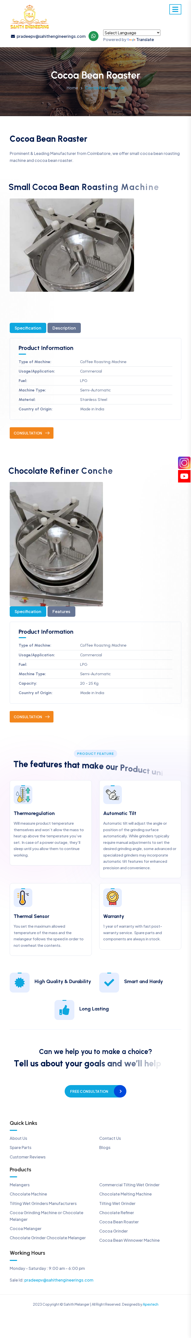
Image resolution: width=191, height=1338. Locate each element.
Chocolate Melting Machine (125, 1193)
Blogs (104, 1147)
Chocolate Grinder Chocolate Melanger (48, 1237)
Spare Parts (20, 1147)
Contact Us (110, 1138)
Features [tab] (61, 611)
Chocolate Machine (28, 1193)
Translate (145, 39)
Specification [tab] (28, 328)
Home (72, 87)
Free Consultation (89, 1091)
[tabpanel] (95, 388)
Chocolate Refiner (116, 1212)
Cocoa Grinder (113, 1231)
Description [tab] (64, 328)
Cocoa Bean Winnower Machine (129, 1240)
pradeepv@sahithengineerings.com (51, 36)
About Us (18, 1138)
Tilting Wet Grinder (117, 1203)
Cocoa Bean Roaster (119, 1221)
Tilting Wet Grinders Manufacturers (43, 1203)
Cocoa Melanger (26, 1228)
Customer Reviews (28, 1156)
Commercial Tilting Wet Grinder (129, 1184)
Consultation (28, 433)
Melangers (20, 1184)
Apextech (150, 1304)
